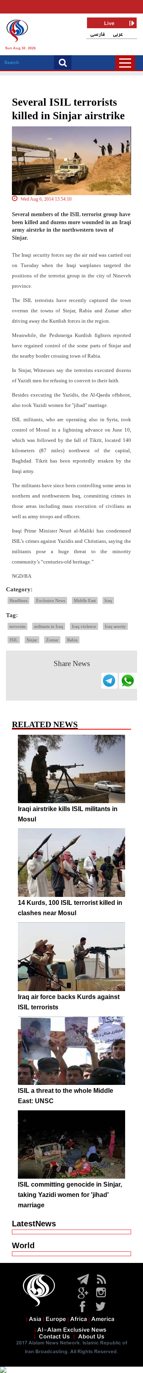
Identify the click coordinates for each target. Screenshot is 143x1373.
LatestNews (34, 1223)
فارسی (97, 34)
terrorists (17, 626)
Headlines (18, 600)
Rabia (72, 639)
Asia (35, 1319)
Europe (56, 1319)
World (23, 1245)
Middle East (85, 600)
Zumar (52, 639)
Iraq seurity (115, 626)
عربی (118, 34)
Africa (78, 1319)
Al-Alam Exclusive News (71, 1330)
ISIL (14, 639)
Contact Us (54, 1337)
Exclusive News (50, 600)
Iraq (108, 600)
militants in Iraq (48, 626)
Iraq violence (84, 626)
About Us (91, 1337)
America (102, 1319)
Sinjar (32, 639)
